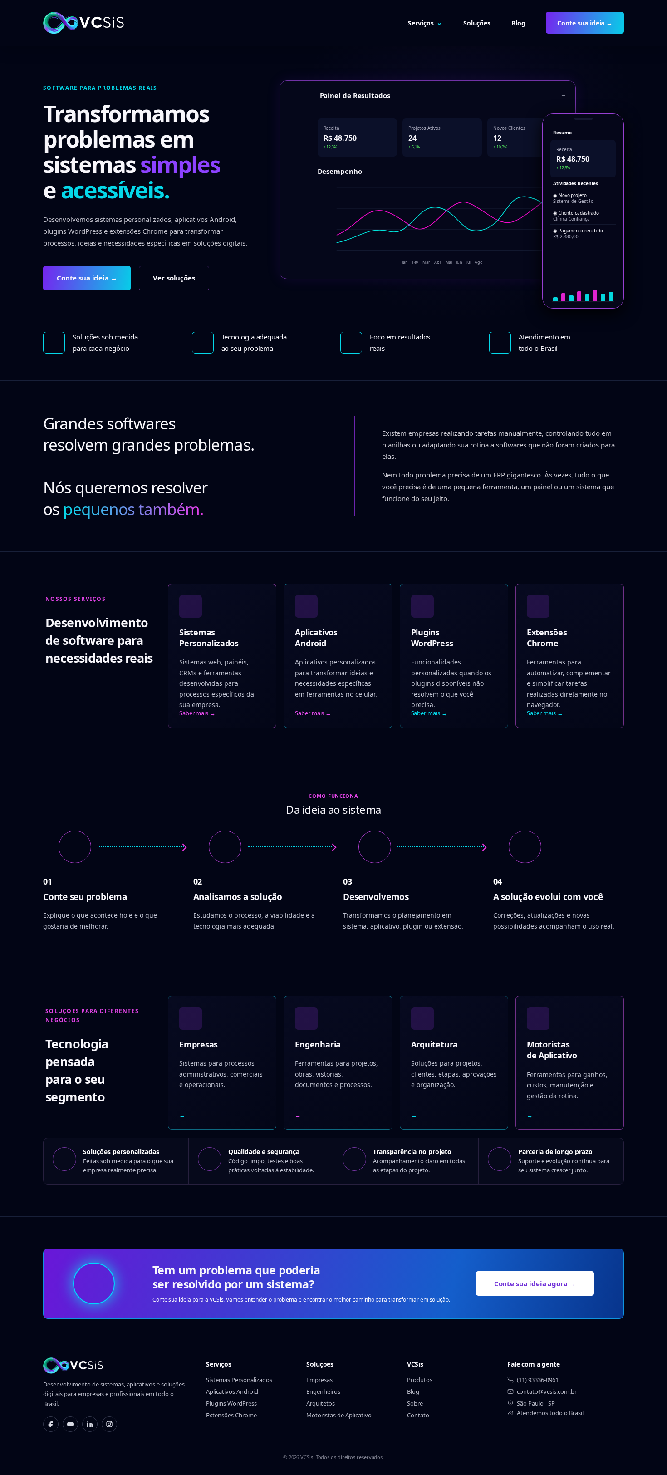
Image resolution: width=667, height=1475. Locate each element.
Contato (418, 1415)
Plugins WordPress (231, 1403)
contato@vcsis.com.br (547, 1391)
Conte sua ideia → (585, 23)
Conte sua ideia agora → (535, 1283)
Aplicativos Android (232, 1391)
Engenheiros (323, 1391)
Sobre (415, 1403)
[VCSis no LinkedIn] (90, 1424)
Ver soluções (174, 277)
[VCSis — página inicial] (83, 23)
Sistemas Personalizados (239, 1380)
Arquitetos (320, 1403)
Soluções (476, 23)
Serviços (425, 22)
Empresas (319, 1380)
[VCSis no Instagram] (109, 1424)
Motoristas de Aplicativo (339, 1415)
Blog (518, 23)
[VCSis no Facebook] (51, 1424)
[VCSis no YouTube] (70, 1424)
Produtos (419, 1380)
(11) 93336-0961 (538, 1380)
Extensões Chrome (231, 1415)
